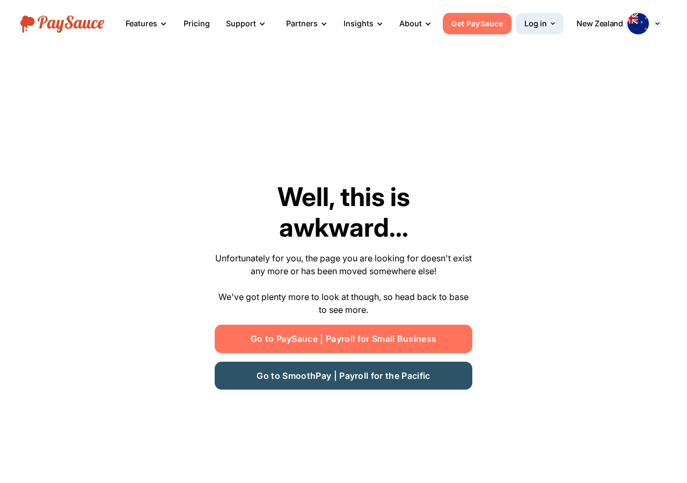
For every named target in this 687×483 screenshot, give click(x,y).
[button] (146, 24)
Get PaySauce (477, 23)
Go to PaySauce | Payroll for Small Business (344, 338)
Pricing (197, 23)
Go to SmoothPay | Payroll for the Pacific (343, 375)
